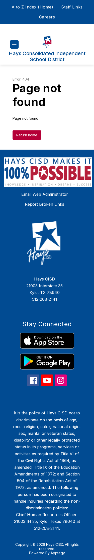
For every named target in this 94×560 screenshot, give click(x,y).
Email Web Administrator (44, 194)
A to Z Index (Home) (32, 6)
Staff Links (72, 6)
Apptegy (58, 553)
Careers (47, 16)
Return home (26, 135)
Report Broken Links (44, 204)
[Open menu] (14, 44)
